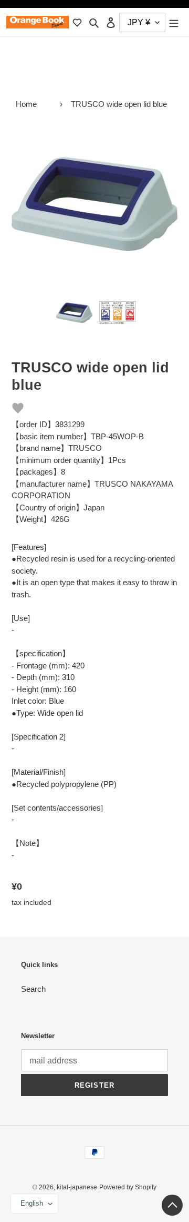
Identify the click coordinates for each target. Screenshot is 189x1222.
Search (33, 988)
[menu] (173, 22)
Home (26, 104)
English (31, 1203)
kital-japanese (77, 1187)
